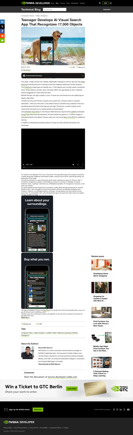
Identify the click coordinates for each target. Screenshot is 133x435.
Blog (57, 3)
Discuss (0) (81, 67)
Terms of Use (34, 427)
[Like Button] (70, 67)
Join (105, 3)
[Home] (28, 3)
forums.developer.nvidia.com (62, 376)
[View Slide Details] (66, 388)
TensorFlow (25, 114)
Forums (62, 3)
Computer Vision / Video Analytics (34, 15)
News (55, 333)
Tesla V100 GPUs (69, 117)
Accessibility (44, 427)
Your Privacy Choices (20, 427)
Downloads (74, 3)
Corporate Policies (55, 427)
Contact (65, 427)
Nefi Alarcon (27, 70)
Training (82, 3)
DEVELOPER (42, 3)
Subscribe (106, 9)
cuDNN (73, 112)
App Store (46, 310)
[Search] (100, 3)
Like (73, 67)
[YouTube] (128, 409)
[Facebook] (114, 409)
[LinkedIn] (121, 409)
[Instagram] (117, 409)
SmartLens (28, 87)
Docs (68, 3)
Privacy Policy (7, 427)
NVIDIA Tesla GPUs (33, 112)
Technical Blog (31, 9)
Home (52, 3)
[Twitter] (124, 409)
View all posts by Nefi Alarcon (49, 364)
